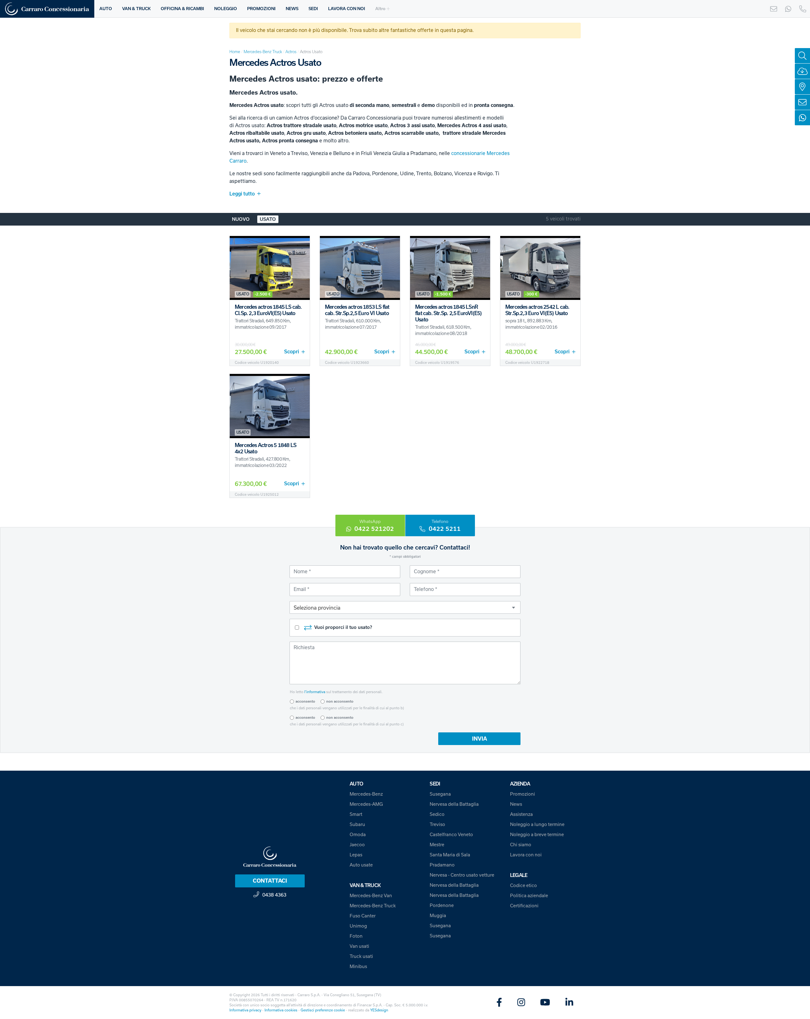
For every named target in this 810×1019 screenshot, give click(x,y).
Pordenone (442, 905)
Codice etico (523, 885)
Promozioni (522, 794)
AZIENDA (520, 783)
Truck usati (361, 956)
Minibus (358, 966)
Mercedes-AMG (366, 804)
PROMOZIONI (261, 8)
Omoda (358, 834)
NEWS (292, 8)
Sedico (437, 814)
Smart (356, 814)
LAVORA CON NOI (346, 8)
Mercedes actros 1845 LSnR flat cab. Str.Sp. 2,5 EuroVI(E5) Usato (448, 313)
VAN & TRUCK (136, 8)
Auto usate (361, 864)
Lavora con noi (526, 854)
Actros (290, 52)
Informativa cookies (281, 1010)
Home (234, 52)
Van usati (359, 946)
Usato (268, 219)
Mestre (437, 844)
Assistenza (521, 814)
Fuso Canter (363, 915)
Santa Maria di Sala (450, 854)
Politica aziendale (529, 895)
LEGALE (518, 875)
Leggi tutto (242, 193)
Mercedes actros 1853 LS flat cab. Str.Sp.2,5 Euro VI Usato (357, 310)
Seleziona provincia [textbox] (317, 608)
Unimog (358, 926)
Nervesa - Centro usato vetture (462, 875)
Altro (380, 8)
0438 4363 (274, 895)
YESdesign (379, 1010)
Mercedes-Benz (366, 794)
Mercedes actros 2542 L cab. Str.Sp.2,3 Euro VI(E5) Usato (537, 310)
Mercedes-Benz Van (371, 895)
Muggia (438, 915)
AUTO (105, 8)
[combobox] (405, 607)
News (516, 804)
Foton (356, 936)
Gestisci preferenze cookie (323, 1010)
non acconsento (339, 701)
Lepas (356, 854)
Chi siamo (520, 844)
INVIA (479, 739)
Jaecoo (357, 844)
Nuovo (241, 219)
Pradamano (442, 864)
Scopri (291, 351)
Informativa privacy (245, 1010)
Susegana (440, 794)
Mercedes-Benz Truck (263, 52)
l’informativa (314, 692)
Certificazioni (524, 905)
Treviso (437, 824)
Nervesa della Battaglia (454, 804)
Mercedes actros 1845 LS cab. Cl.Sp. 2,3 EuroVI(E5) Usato (268, 310)
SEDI (313, 8)
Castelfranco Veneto (451, 834)
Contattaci (270, 881)
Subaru (357, 824)
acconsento (305, 701)
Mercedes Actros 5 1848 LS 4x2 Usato (265, 448)
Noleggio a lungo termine (537, 824)
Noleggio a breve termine (537, 834)
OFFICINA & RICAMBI (182, 8)
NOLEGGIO (225, 8)
